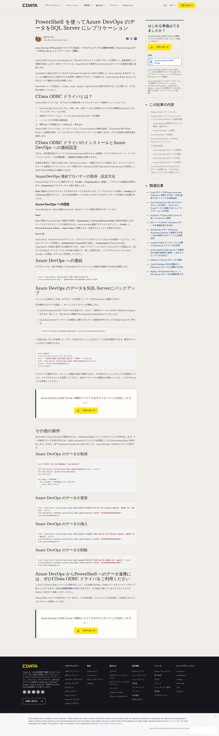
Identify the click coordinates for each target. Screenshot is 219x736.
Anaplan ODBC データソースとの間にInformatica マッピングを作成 (166, 244)
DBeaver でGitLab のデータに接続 (166, 260)
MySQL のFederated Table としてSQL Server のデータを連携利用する (166, 273)
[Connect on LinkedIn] (135, 38)
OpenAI (180, 691)
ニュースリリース (139, 675)
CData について (138, 671)
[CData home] (32, 5)
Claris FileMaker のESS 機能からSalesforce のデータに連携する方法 (166, 265)
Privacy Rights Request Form (110, 723)
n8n (178, 687)
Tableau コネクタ (72, 703)
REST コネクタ (70, 691)
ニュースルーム (138, 679)
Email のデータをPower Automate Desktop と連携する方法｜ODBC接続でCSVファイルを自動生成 (166, 195)
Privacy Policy (175, 721)
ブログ (157, 679)
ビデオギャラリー (161, 695)
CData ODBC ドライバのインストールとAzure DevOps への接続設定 (167, 118)
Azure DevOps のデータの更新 (167, 154)
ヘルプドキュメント (112, 250)
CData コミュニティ (162, 671)
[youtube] (33, 692)
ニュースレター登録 (162, 687)
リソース (157, 683)
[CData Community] (42, 692)
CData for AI (128, 5)
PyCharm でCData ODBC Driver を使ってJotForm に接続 (166, 217)
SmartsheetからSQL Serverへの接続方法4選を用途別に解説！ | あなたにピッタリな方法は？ (167, 253)
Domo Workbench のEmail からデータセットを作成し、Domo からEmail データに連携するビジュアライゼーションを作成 (166, 206)
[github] (38, 692)
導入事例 (157, 675)
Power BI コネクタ (72, 699)
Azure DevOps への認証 (164, 130)
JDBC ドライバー (72, 675)
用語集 (157, 691)
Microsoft (181, 683)
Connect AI (91, 675)
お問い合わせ (186, 5)
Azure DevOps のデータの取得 (167, 150)
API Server (69, 687)
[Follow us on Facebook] (127, 38)
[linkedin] (24, 692)
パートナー (114, 688)
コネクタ (113, 671)
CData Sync (92, 671)
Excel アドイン (71, 695)
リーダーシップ (138, 687)
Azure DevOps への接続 (161, 134)
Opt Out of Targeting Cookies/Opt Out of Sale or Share (169, 728)
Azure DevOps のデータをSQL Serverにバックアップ (164, 140)
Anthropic (181, 671)
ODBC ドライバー (72, 671)
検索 (171, 5)
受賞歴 (134, 683)
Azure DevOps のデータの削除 (167, 162)
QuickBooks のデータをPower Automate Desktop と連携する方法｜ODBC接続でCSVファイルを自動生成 (166, 234)
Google (179, 679)
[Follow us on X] (131, 38)
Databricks (181, 675)
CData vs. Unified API (118, 696)
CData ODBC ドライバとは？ (164, 112)
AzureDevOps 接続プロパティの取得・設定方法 (167, 125)
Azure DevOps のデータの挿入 (167, 158)
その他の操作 (157, 146)
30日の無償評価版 (63, 588)
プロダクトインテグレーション (119, 676)
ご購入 (165, 5)
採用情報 (135, 695)
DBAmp (90, 683)
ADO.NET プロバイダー (74, 679)
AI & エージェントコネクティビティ (119, 683)
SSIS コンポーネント (95, 679)
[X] (29, 692)
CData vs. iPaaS (116, 692)
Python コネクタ (71, 683)
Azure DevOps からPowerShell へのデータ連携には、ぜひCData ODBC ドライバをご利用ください (166, 169)
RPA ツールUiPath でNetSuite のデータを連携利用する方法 (166, 224)
